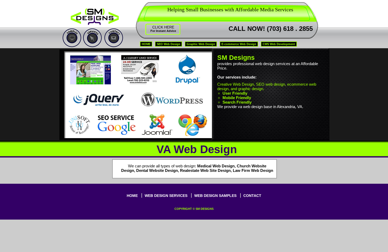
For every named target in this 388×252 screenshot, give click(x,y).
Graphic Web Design (201, 44)
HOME (146, 44)
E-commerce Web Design (238, 44)
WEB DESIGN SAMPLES (215, 195)
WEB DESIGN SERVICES (166, 195)
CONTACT (252, 195)
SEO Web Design (168, 44)
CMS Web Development (279, 44)
